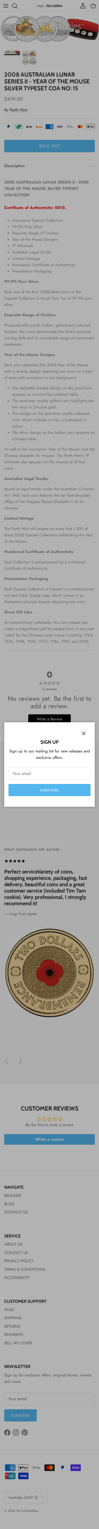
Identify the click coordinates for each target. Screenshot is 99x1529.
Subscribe (49, 790)
